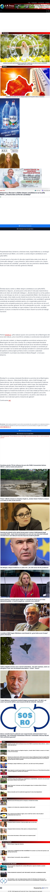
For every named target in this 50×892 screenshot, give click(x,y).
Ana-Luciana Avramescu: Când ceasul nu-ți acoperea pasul (21, 835)
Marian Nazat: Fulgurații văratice (16, 844)
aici (10, 400)
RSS (29, 3)
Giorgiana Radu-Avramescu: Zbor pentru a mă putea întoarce (22, 828)
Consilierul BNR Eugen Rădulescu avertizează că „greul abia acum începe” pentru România (24, 633)
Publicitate (34, 3)
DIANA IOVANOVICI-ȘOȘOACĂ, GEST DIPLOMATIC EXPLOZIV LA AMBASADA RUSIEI (27, 872)
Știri (4, 190)
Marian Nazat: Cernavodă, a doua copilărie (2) (18, 857)
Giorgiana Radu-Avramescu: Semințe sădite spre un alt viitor (22, 822)
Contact (47, 3)
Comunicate (41, 3)
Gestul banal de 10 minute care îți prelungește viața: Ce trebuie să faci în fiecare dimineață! (27, 786)
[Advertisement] (25, 22)
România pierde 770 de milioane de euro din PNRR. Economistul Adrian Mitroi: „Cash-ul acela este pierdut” (23, 466)
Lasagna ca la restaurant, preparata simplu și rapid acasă (21, 807)
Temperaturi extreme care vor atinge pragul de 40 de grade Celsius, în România (25, 96)
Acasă (1, 190)
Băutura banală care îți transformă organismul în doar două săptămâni (25, 791)
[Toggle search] (48, 11)
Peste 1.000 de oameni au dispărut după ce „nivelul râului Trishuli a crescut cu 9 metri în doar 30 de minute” (24, 499)
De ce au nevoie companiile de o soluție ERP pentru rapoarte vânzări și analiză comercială (26, 866)
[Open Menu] (1, 11)
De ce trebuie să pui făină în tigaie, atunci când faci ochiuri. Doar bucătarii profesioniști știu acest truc (25, 814)
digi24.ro (8, 335)
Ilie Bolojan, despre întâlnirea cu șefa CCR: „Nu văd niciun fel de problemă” (24, 567)
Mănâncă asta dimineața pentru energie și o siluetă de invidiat (23, 800)
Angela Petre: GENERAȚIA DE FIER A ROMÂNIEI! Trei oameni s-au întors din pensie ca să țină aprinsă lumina (28, 851)
